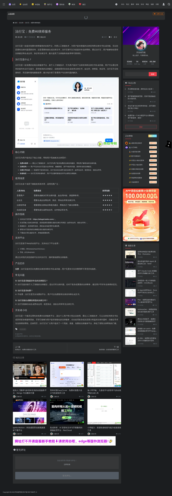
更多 (141, 127)
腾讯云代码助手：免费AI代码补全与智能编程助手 (147, 320)
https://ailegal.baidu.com (43, 219)
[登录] (163, 4)
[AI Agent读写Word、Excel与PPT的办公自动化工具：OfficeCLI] (130, 293)
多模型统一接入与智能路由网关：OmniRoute (147, 281)
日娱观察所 (134, 182)
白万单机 (133, 147)
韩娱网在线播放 (135, 178)
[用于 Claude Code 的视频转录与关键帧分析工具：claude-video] (130, 273)
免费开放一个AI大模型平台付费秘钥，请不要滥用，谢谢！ (142, 116)
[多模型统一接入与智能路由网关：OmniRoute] (130, 283)
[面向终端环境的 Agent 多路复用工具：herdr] (130, 264)
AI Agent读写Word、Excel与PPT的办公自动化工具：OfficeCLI (147, 291)
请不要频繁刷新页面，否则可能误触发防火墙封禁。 (142, 97)
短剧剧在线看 (134, 173)
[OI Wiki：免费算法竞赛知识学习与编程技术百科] (130, 341)
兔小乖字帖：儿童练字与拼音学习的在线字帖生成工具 (104, 391)
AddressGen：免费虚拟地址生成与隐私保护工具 (147, 310)
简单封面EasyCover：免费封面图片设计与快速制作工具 (66, 391)
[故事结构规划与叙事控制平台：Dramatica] (130, 254)
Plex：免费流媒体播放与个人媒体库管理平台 (147, 301)
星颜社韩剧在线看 (136, 169)
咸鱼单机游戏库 (135, 143)
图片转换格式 (134, 156)
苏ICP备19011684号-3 (29, 492)
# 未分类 (23, 329)
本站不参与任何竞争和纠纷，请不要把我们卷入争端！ (142, 107)
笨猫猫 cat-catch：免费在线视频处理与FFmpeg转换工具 (146, 330)
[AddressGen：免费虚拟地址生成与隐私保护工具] (130, 312)
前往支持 (152, 136)
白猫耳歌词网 (134, 152)
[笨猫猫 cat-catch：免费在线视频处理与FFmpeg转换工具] (130, 331)
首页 (16, 23)
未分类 (21, 23)
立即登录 (67, 464)
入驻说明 (11, 14)
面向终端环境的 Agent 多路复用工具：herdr (147, 262)
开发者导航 (18, 492)
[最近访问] (116, 4)
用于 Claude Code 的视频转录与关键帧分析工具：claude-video (147, 272)
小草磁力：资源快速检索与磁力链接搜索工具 (104, 428)
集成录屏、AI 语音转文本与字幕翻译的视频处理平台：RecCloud (66, 428)
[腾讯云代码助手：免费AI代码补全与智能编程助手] (130, 322)
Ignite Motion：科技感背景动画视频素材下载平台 (29, 428)
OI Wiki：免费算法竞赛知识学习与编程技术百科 (147, 339)
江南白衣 (42, 37)
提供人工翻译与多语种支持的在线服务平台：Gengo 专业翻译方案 (30, 391)
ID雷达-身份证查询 (136, 160)
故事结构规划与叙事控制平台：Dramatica (147, 253)
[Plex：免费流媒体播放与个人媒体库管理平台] (130, 302)
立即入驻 (159, 14)
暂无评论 (21, 449)
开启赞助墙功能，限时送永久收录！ (141, 89)
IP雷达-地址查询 (135, 165)
